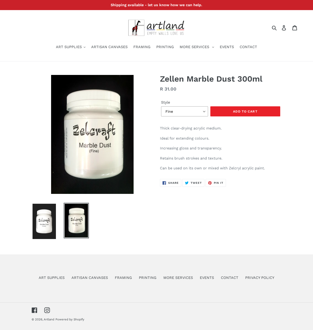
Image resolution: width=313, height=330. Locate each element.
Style (165, 102)
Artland (49, 319)
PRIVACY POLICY (259, 277)
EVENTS (207, 277)
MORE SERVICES (178, 277)
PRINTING (147, 277)
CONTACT (229, 277)
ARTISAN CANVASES (89, 277)
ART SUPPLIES (52, 277)
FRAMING (123, 277)
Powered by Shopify (69, 319)
